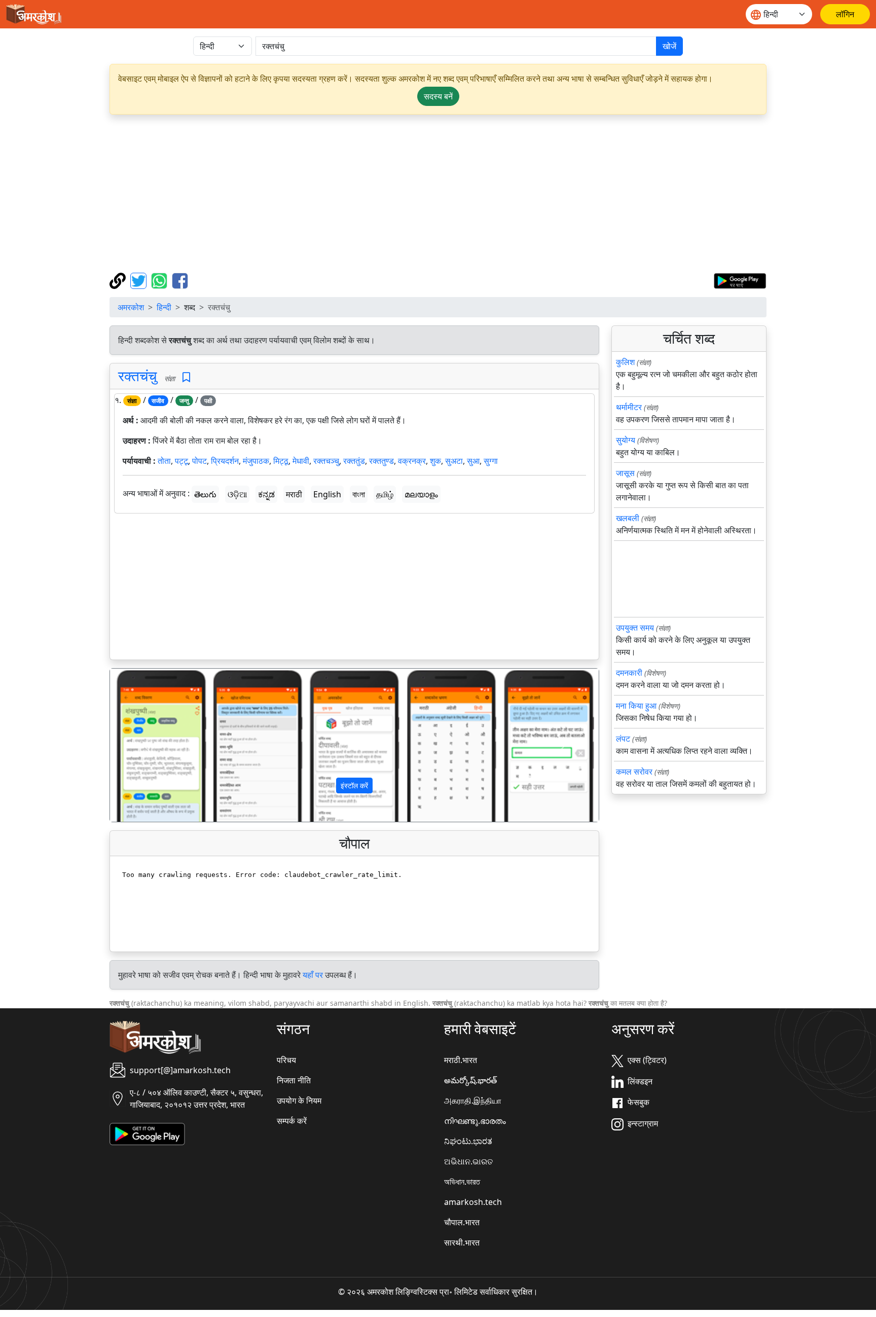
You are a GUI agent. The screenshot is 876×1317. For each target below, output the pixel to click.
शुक (435, 460)
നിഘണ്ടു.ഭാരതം (475, 1120)
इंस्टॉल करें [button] (354, 785)
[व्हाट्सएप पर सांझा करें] (160, 279)
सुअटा (454, 460)
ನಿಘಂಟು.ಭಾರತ (468, 1141)
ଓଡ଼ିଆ (237, 494)
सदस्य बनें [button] (438, 96)
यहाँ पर (313, 974)
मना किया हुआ (636, 705)
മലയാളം (421, 494)
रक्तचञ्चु (326, 460)
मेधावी (301, 460)
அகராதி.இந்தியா (472, 1100)
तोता (164, 460)
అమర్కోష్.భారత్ (470, 1080)
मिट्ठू (280, 460)
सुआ (473, 460)
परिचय (286, 1060)
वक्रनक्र (412, 460)
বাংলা (358, 494)
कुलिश (625, 362)
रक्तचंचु (137, 375)
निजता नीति (294, 1080)
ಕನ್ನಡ (266, 494)
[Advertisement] (438, 194)
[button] (147, 745)
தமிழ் (384, 494)
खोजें (669, 46)
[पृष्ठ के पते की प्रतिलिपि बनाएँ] (119, 279)
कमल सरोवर (634, 771)
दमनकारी (629, 672)
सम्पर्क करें (292, 1120)
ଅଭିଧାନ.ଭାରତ (468, 1161)
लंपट (623, 738)
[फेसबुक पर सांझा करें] (180, 279)
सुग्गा (491, 460)
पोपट (199, 460)
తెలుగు (205, 494)
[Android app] (147, 1133)
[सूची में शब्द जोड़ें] (186, 377)
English (327, 494)
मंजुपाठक (256, 460)
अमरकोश (131, 307)
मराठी (294, 494)
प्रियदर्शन (225, 460)
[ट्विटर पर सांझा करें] (139, 279)
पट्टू (181, 460)
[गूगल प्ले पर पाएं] (739, 279)
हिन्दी (164, 307)
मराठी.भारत (460, 1060)
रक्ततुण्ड (381, 460)
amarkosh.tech (473, 1202)
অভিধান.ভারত (462, 1181)
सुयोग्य (625, 440)
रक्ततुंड (354, 460)
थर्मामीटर (629, 407)
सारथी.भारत (462, 1242)
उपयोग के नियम (299, 1100)
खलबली (627, 518)
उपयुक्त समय (635, 627)
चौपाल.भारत (462, 1222)
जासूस (625, 473)
